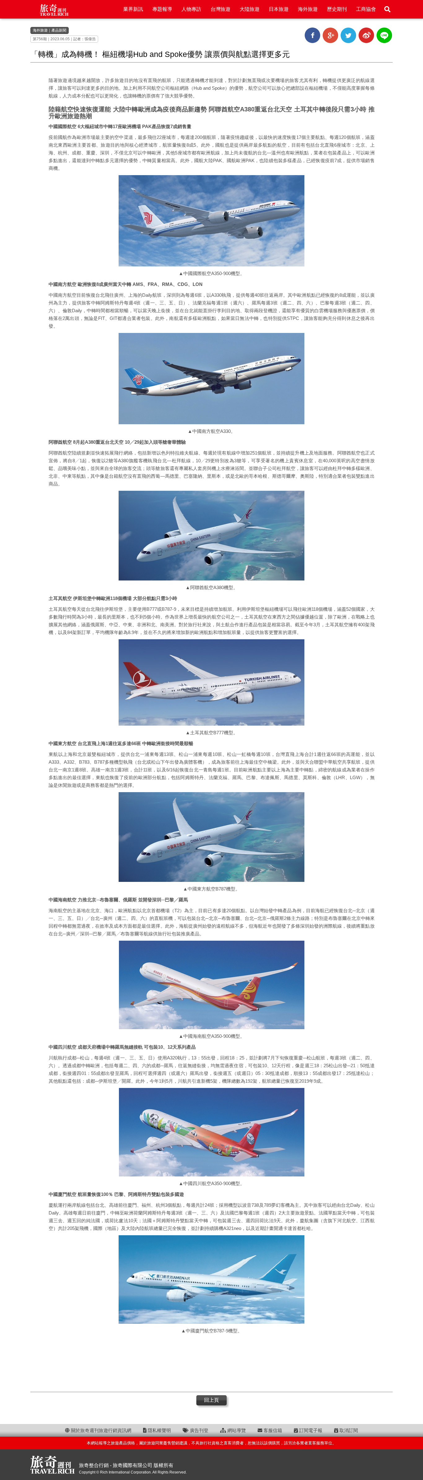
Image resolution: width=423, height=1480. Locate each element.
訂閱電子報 (310, 1430)
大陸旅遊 (249, 9)
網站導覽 (236, 1430)
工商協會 (366, 9)
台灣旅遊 (220, 9)
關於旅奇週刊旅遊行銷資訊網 (100, 1430)
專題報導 (162, 9)
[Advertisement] (211, 1362)
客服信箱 (272, 1430)
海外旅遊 (308, 9)
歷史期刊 (337, 9)
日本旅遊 (279, 9)
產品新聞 (58, 30)
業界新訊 (133, 9)
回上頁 (211, 1400)
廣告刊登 (198, 1430)
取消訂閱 (348, 1430)
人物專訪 (191, 9)
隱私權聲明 (158, 1430)
